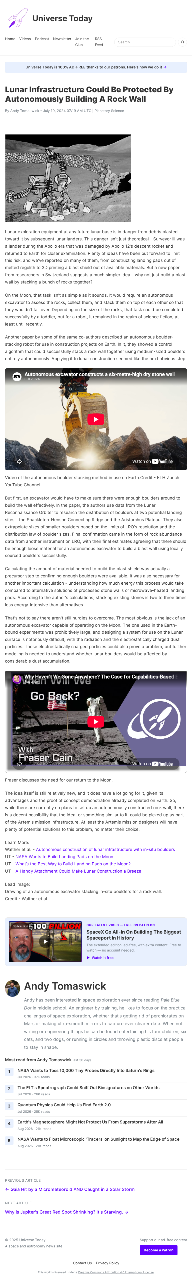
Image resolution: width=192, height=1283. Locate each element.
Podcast (42, 39)
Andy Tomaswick (24, 111)
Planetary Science (109, 111)
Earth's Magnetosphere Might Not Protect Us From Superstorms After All (90, 1121)
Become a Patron (159, 1250)
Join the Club (82, 42)
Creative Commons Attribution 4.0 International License (116, 1272)
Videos (25, 39)
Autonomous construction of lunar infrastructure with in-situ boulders (105, 849)
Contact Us (82, 1263)
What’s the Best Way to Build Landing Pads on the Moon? (73, 863)
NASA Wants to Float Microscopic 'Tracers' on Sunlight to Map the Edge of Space (99, 1139)
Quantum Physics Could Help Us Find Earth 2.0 (64, 1104)
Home (10, 39)
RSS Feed (99, 42)
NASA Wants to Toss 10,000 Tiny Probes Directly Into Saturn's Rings (86, 1070)
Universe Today (62, 18)
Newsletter (62, 39)
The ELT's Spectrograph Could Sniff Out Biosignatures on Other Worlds (89, 1087)
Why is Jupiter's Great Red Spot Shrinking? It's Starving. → (66, 1212)
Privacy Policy (107, 1263)
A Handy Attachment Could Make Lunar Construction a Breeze (78, 871)
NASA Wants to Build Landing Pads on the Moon (64, 856)
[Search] (182, 42)
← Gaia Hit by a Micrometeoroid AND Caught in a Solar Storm (70, 1189)
